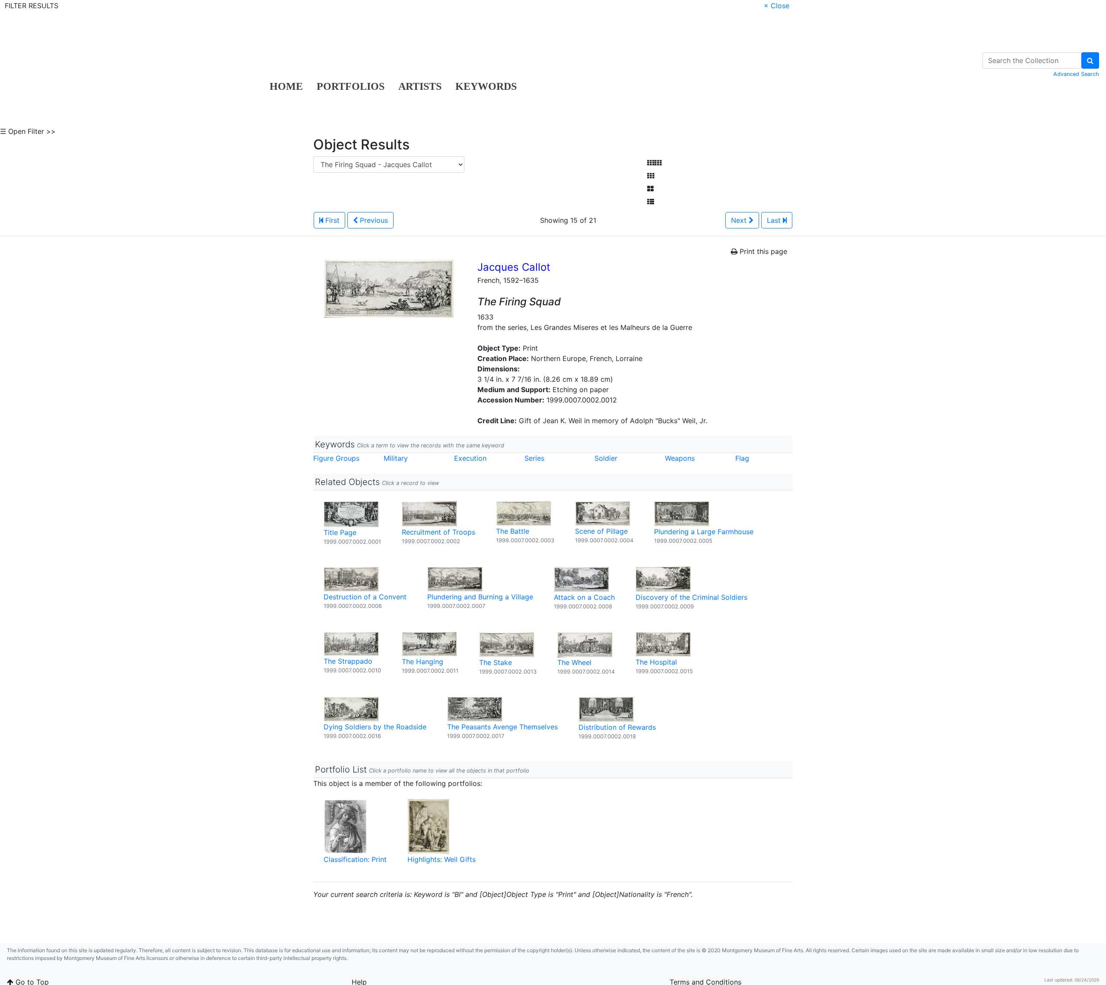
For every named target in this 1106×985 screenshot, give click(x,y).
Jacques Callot (513, 267)
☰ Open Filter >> (28, 131)
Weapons (680, 458)
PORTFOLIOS (351, 86)
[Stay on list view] (651, 201)
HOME (286, 86)
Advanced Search (1076, 74)
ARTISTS (420, 86)
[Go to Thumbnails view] (651, 175)
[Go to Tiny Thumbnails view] (654, 162)
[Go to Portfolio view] (650, 188)
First (331, 220)
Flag (742, 458)
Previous (373, 220)
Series (534, 458)
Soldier (605, 458)
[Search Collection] (1090, 60)
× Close (776, 5)
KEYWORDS (486, 86)
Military (396, 458)
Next (740, 220)
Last (775, 220)
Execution (470, 458)
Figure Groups (336, 458)
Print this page (762, 251)
